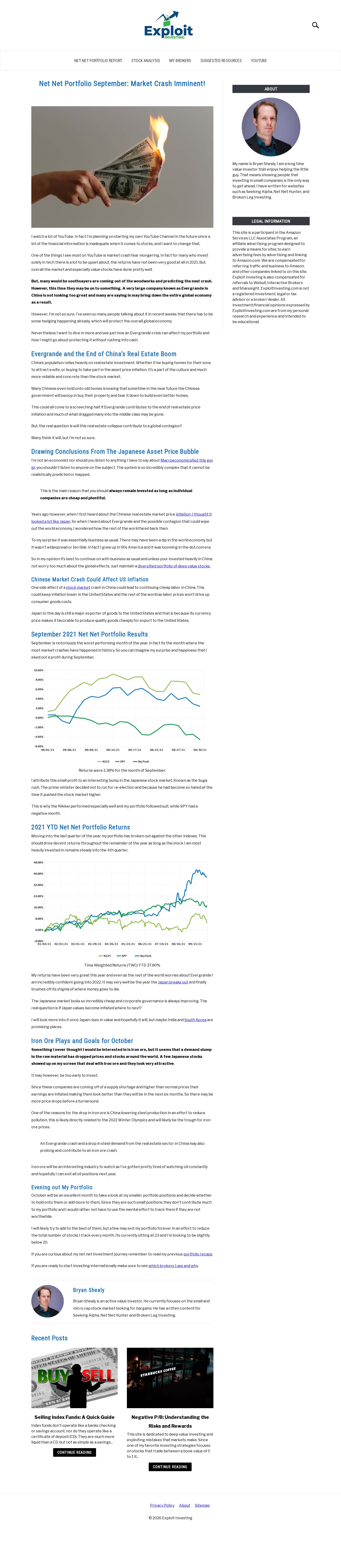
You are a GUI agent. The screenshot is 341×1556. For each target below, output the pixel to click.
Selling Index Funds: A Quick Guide (75, 1417)
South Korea (195, 1020)
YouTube (259, 60)
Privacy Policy (162, 1505)
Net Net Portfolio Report (98, 60)
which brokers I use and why (173, 1266)
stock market (78, 587)
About (184, 1505)
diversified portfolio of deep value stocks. (174, 566)
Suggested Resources (221, 60)
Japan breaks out (173, 982)
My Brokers (180, 60)
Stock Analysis (145, 60)
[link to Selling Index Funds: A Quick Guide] (74, 1378)
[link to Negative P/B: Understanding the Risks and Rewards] (170, 1378)
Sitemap (202, 1505)
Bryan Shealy (89, 1290)
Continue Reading (75, 1452)
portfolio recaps (197, 1254)
